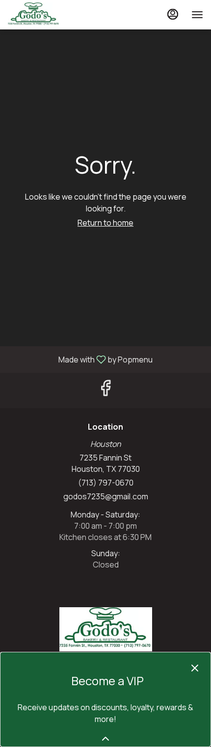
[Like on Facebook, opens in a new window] (105, 390)
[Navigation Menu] (197, 14)
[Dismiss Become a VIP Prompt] (195, 668)
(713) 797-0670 (105, 482)
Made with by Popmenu (80, 359)
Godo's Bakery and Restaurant (105, 629)
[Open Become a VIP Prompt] (105, 739)
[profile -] (173, 14)
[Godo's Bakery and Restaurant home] (52, 14)
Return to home (105, 222)
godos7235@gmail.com (105, 496)
